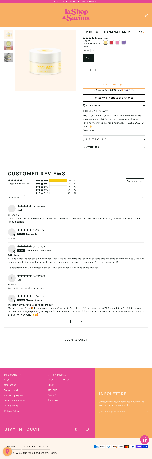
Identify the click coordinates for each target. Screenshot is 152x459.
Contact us (10, 384)
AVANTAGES (92, 147)
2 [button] (74, 321)
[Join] (144, 411)
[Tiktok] (81, 429)
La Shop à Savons (17, 453)
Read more (88, 130)
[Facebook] (76, 429)
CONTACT (52, 395)
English (11, 446)
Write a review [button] (134, 181)
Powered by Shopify (45, 453)
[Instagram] (87, 429)
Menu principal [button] (57, 374)
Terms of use (11, 405)
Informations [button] (12, 374)
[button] (90, 38)
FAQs (6, 379)
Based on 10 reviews (19, 183)
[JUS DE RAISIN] (123, 43)
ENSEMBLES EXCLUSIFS (60, 379)
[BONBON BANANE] (105, 43)
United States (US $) (34, 446)
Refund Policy (11, 410)
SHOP (51, 384)
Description (93, 105)
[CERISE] (111, 43)
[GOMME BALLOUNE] (117, 43)
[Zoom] (20, 85)
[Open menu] (8, 15)
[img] (24, 206)
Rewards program (13, 395)
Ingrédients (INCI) (96, 139)
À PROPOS (53, 400)
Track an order (12, 390)
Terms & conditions (15, 400)
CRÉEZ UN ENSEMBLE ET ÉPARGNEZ (113, 98)
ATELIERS (52, 390)
